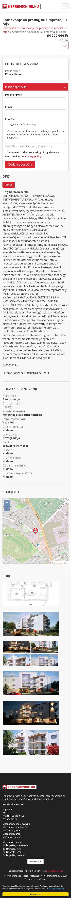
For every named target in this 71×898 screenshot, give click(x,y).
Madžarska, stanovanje (14, 827)
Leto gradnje (9, 434)
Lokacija (7, 450)
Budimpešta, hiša (11, 848)
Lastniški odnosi (11, 457)
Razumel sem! (35, 894)
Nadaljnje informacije (57, 888)
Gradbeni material (12, 403)
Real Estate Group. (55, 870)
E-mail (9, 106)
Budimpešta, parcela (13, 855)
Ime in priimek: (13, 71)
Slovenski (35, 861)
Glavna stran (10, 28)
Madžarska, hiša (11, 830)
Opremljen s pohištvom (15, 465)
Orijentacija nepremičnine (17, 473)
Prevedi (9, 184)
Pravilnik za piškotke (13, 815)
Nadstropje (9, 395)
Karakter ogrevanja (13, 411)
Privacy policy (33, 156)
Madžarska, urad (11, 833)
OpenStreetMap (57, 563)
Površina (7, 442)
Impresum (7, 809)
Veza (5, 812)
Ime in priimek (13, 94)
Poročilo (10, 119)
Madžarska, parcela (12, 842)
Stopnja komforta (12, 426)
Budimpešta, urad (11, 851)
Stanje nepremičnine (14, 419)
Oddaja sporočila (20, 164)
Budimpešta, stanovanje (15, 845)
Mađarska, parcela (12, 837)
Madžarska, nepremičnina (16, 823)
